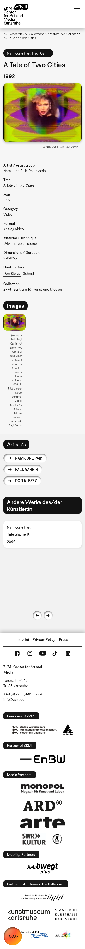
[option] (16, 372)
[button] (42, 112)
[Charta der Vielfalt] (31, 935)
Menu (77, 9)
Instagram (29, 653)
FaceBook (17, 653)
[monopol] (42, 788)
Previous (37, 615)
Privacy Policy (44, 639)
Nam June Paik (28, 458)
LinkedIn (68, 653)
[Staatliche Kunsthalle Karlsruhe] (66, 914)
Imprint (23, 639)
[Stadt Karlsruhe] (67, 729)
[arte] (42, 822)
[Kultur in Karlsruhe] (57, 839)
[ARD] (42, 805)
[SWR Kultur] (34, 839)
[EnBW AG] (42, 759)
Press (63, 639)
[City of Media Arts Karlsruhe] (63, 935)
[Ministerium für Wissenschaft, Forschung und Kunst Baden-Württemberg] (34, 730)
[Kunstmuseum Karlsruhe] (29, 914)
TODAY (13, 936)
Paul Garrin (26, 469)
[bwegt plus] (42, 868)
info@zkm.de (13, 699)
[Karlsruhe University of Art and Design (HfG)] (42, 897)
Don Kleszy (12, 273)
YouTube (42, 653)
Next (48, 615)
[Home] (19, 14)
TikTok (55, 653)
